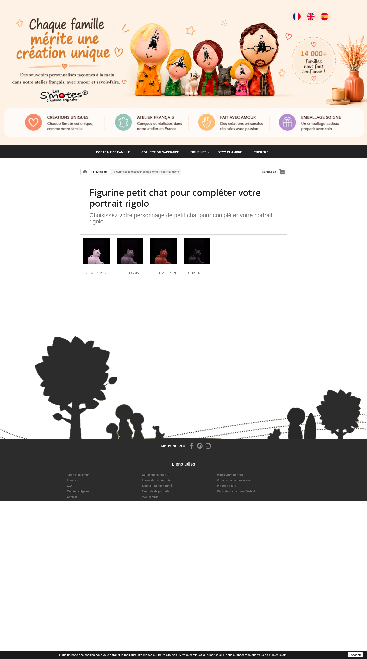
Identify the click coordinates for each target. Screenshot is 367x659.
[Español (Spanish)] (330, 12)
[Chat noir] (197, 251)
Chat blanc (96, 273)
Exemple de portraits (155, 491)
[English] (314, 12)
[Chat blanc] (96, 251)
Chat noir (197, 273)
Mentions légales (78, 491)
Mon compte (150, 496)
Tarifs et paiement (78, 474)
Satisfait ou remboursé (157, 485)
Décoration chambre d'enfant (236, 491)
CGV (70, 485)
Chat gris (130, 273)
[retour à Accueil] (85, 172)
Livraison (73, 480)
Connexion (269, 171)
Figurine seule (226, 485)
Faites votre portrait (230, 474)
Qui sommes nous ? (155, 474)
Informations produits (156, 480)
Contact (72, 496)
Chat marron (163, 273)
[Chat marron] (163, 251)
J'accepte (355, 654)
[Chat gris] (130, 251)
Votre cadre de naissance (233, 480)
